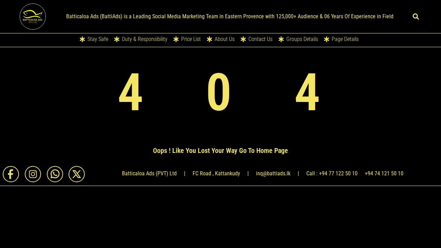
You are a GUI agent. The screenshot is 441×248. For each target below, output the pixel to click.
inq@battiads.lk (273, 173)
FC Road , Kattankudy (216, 173)
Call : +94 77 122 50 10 (332, 173)
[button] (415, 16)
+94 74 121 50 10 (384, 173)
